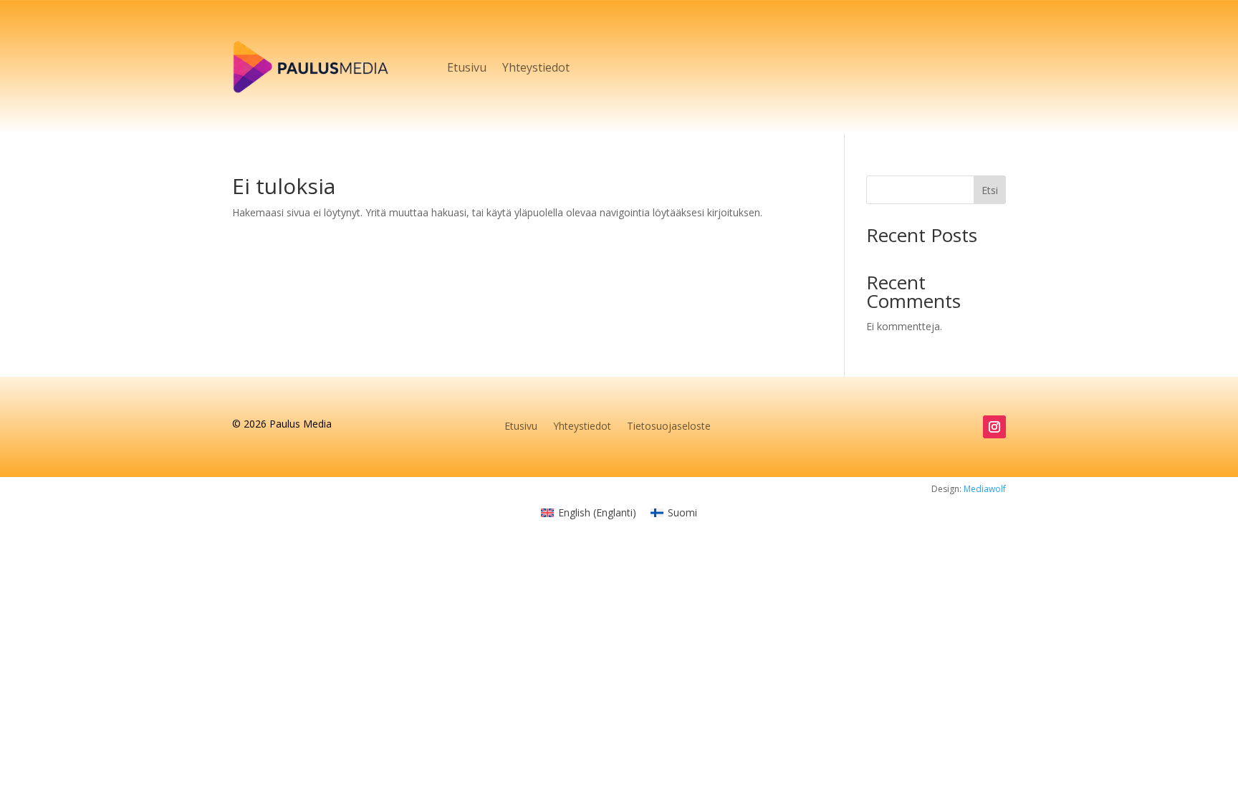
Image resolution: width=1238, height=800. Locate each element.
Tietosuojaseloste (669, 427)
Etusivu (466, 67)
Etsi (990, 190)
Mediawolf (985, 489)
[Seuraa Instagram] (994, 426)
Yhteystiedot (536, 67)
